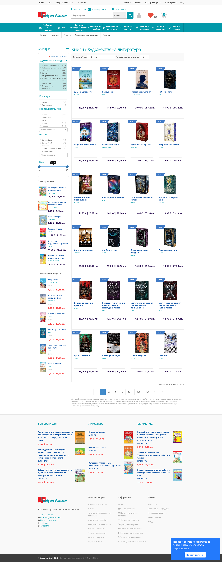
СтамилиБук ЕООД (49, 558)
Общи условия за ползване (132, 541)
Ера (160, 94)
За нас (50, 3)
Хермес (76, 94)
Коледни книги (47, 86)
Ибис (50, 232)
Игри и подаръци (96, 537)
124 (130, 391)
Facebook (43, 523)
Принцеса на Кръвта (141, 144)
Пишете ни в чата (48, 520)
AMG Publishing (53, 261)
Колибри (77, 253)
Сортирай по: (80, 57)
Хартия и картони (96, 528)
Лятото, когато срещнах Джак (55, 296)
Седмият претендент (85, 144)
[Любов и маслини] (43, 317)
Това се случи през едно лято (57, 346)
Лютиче (133, 358)
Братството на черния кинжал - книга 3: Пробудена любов (113, 305)
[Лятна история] (43, 220)
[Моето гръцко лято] (43, 333)
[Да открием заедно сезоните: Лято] (43, 206)
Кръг (49, 332)
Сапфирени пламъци (113, 197)
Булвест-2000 (44, 461)
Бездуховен (108, 91)
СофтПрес (51, 301)
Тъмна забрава (138, 355)
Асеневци (134, 147)
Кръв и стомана (82, 355)
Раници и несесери (97, 533)
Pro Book (162, 202)
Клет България (53, 208)
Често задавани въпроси (131, 533)
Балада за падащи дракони (83, 304)
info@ (101, 9)
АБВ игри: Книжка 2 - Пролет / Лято (57, 188)
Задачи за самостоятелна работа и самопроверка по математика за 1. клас (154, 473)
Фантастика (46, 83)
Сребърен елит (110, 250)
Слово (41, 440)
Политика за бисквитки (131, 528)
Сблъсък (163, 355)
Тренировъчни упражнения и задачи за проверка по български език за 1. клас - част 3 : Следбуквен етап (55, 435)
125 (139, 391)
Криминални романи (50, 81)
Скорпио (42, 478)
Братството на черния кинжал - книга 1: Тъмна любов (170, 305)
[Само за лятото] (43, 232)
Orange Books (107, 147)
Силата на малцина (84, 250)
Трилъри (45, 70)
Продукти (55, 35)
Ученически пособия (98, 520)
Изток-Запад (52, 283)
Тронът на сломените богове (141, 198)
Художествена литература (86, 35)
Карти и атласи (95, 541)
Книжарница (120, 9)
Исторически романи (50, 76)
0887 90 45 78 (80, 9)
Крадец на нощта (111, 355)
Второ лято (53, 279)
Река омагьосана (110, 144)
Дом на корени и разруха (139, 251)
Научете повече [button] (181, 548)
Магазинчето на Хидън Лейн (82, 198)
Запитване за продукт (132, 3)
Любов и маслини (56, 313)
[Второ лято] (43, 283)
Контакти (82, 3)
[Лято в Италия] (43, 367)
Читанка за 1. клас (97, 447)
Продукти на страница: (127, 57)
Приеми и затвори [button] (195, 555)
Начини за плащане (129, 520)
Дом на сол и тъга (168, 250)
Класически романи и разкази (51, 78)
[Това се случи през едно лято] (43, 349)
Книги (66, 35)
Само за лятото (55, 229)
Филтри (44, 48)
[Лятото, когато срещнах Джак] (43, 299)
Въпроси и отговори (64, 3)
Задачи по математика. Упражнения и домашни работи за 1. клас (153, 455)
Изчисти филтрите (58, 56)
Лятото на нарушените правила (58, 242)
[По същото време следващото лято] (43, 259)
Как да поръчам (127, 508)
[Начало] (52, 14)
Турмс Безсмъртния (141, 91)
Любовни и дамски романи (51, 68)
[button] (53, 129)
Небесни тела (165, 91)
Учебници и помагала (98, 504)
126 (147, 391)
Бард (103, 94)
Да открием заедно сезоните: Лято (57, 203)
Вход (182, 3)
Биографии (46, 88)
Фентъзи (45, 73)
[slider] (39, 166)
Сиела (50, 246)
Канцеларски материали (99, 524)
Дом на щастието (83, 91)
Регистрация (171, 3)
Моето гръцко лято (57, 329)
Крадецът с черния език (168, 198)
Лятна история (55, 216)
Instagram (44, 525)
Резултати (107, 35)
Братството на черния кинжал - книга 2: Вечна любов (142, 305)
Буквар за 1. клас (97, 432)
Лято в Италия (54, 363)
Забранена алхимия (169, 144)
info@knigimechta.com (50, 517)
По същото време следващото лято (56, 256)
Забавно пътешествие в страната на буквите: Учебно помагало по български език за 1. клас (55, 473)
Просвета (51, 193)
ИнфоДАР (51, 220)
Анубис (92, 435)
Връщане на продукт (130, 524)
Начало (41, 3)
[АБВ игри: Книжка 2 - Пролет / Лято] (43, 191)
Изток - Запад (135, 94)
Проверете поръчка (153, 3)
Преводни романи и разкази (51, 65)
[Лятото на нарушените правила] (43, 244)
